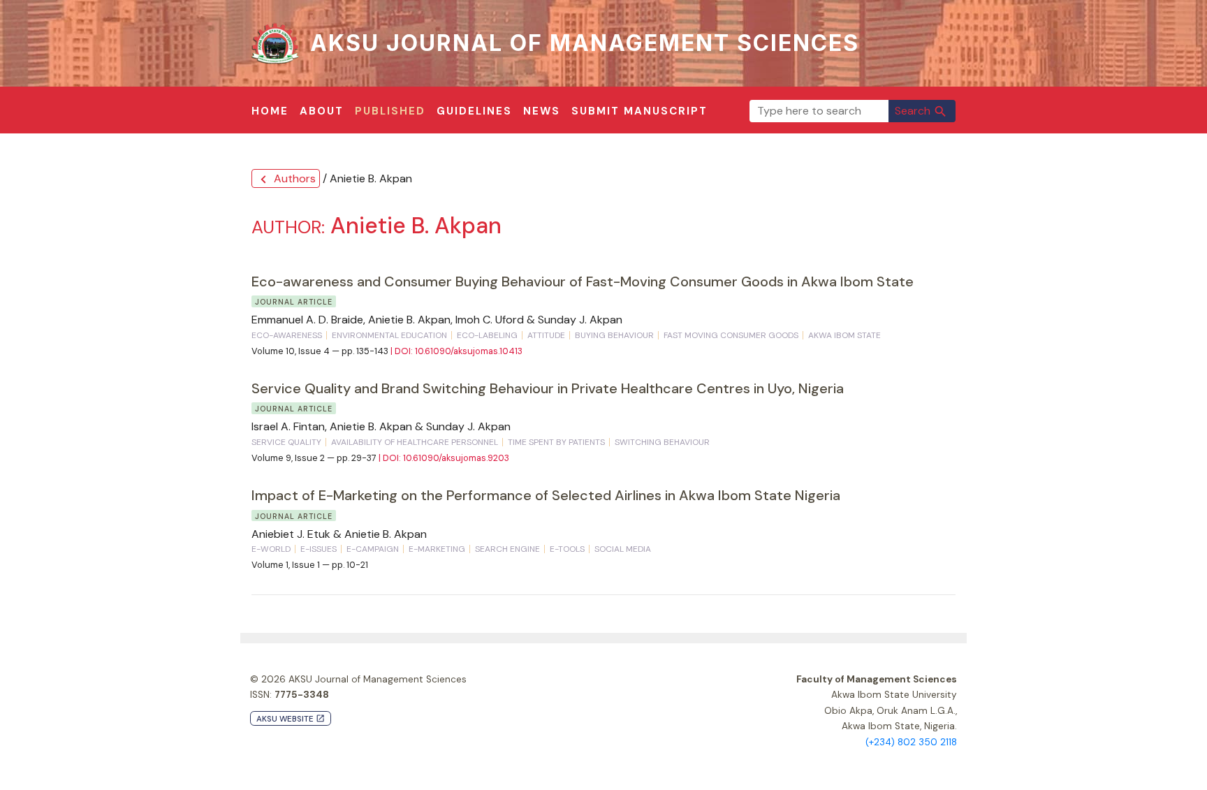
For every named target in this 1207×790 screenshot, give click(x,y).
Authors (286, 179)
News (541, 111)
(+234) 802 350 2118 (911, 742)
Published (390, 111)
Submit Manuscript (639, 111)
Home (269, 111)
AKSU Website (290, 719)
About (322, 111)
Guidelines (474, 111)
